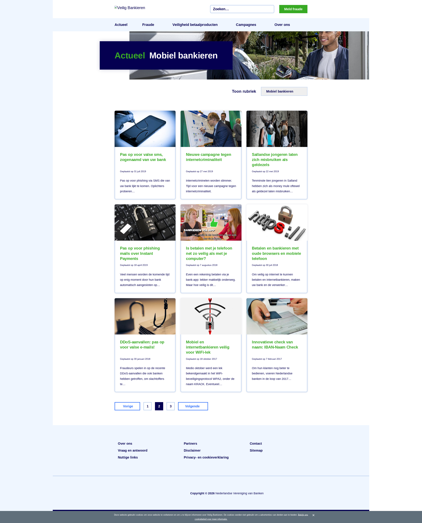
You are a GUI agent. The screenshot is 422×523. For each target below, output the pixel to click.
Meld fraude (293, 9)
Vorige (128, 406)
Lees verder (145, 155)
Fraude (148, 25)
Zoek (270, 9)
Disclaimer (192, 450)
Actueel (121, 25)
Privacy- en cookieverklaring (206, 457)
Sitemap (256, 450)
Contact (256, 443)
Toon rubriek (244, 91)
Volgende (192, 406)
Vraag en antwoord (132, 450)
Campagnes (246, 25)
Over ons (282, 25)
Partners (190, 443)
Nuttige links (128, 457)
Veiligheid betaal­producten (195, 25)
